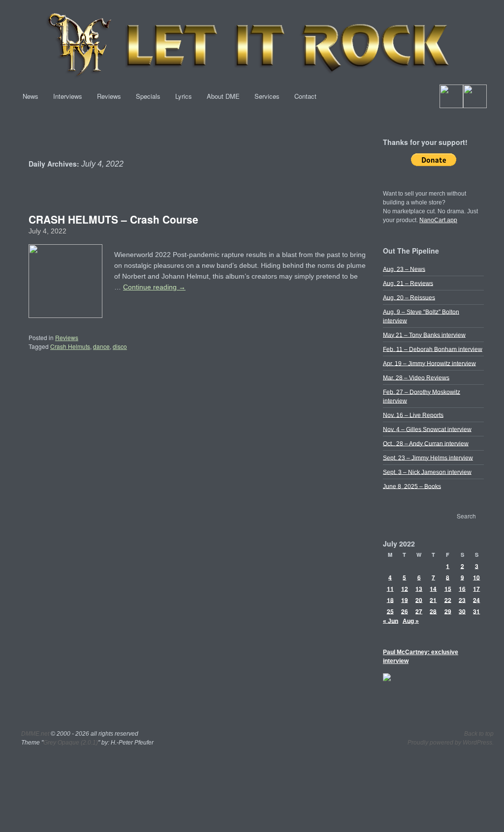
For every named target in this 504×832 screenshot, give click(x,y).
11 (390, 588)
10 (476, 577)
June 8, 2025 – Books (412, 486)
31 (476, 610)
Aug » (411, 620)
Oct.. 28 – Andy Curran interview (426, 443)
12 (404, 588)
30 (462, 610)
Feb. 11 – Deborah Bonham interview (432, 348)
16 (462, 588)
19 (404, 599)
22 (447, 599)
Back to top (479, 733)
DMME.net (35, 733)
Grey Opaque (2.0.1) (70, 742)
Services (267, 96)
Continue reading (154, 287)
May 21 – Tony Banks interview (424, 334)
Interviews (67, 96)
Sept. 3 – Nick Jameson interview (427, 471)
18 (390, 599)
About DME (223, 96)
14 (433, 588)
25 (390, 610)
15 (447, 588)
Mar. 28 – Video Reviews (416, 377)
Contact (305, 96)
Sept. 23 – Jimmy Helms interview (428, 457)
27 (418, 610)
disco (120, 346)
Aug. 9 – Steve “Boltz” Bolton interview (421, 316)
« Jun (390, 620)
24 (476, 599)
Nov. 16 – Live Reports (413, 414)
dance (101, 346)
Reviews (109, 96)
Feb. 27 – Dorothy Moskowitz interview (421, 396)
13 (418, 588)
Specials (148, 96)
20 (418, 599)
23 (462, 599)
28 (433, 610)
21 (433, 599)
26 (404, 610)
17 (476, 588)
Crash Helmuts (70, 346)
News (30, 96)
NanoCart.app (438, 220)
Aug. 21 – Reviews (408, 283)
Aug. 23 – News (404, 268)
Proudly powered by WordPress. (451, 742)
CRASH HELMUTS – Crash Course (113, 219)
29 (447, 610)
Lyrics (183, 96)
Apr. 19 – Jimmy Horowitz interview (429, 363)
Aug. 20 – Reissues (409, 297)
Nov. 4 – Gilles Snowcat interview (427, 429)
